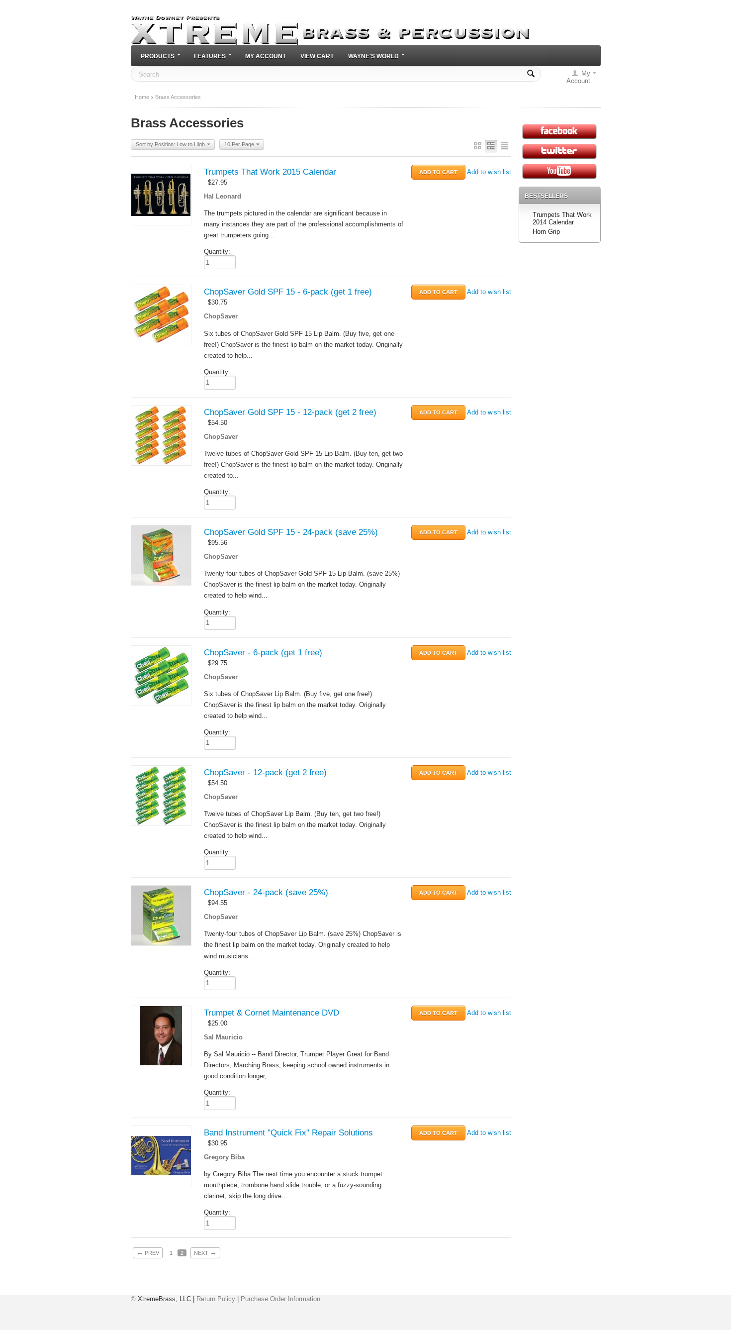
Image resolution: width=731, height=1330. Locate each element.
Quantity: (217, 251)
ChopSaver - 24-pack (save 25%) (266, 892)
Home (142, 97)
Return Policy (215, 1299)
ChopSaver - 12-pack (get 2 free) (265, 772)
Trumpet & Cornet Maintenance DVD (271, 1013)
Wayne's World (373, 56)
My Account (265, 56)
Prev (147, 1252)
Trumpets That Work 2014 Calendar (562, 218)
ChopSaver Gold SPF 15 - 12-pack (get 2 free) (290, 412)
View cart (317, 56)
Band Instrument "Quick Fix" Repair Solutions (288, 1132)
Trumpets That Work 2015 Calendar (270, 172)
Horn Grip (546, 231)
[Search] (531, 74)
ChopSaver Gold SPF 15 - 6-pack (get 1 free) (288, 292)
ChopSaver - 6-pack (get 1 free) (263, 652)
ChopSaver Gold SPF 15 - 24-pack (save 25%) (291, 532)
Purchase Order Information (280, 1299)
